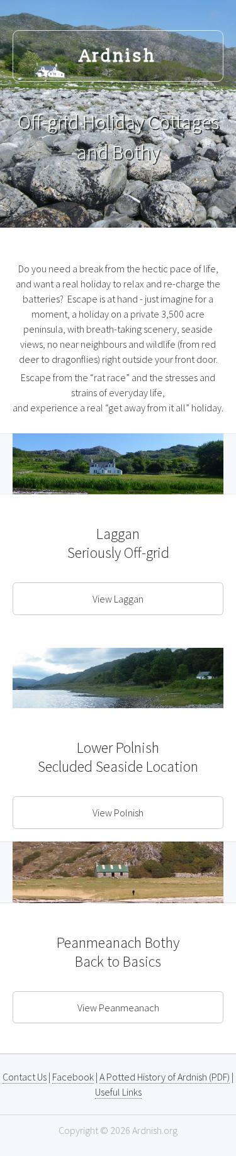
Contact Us (25, 1076)
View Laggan (118, 598)
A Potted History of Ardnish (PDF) (164, 1076)
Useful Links (118, 1092)
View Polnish (118, 812)
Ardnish (118, 56)
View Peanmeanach (118, 1007)
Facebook (73, 1076)
